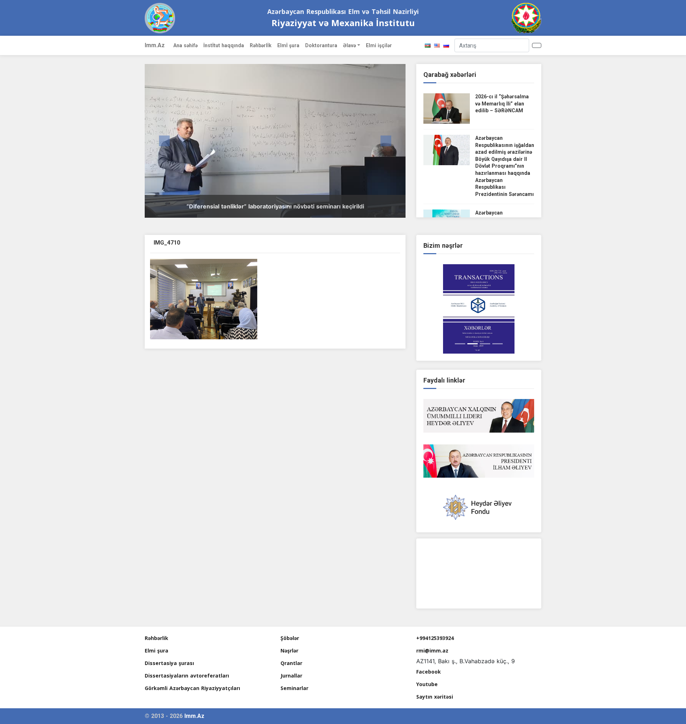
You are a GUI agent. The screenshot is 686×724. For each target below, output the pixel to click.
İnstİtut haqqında (223, 45)
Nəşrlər (289, 650)
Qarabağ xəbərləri (449, 74)
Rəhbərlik (156, 638)
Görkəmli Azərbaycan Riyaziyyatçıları (192, 688)
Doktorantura (321, 45)
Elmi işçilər (379, 45)
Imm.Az (155, 45)
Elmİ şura (288, 45)
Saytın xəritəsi (434, 696)
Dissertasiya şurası (169, 663)
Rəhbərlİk (261, 45)
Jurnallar (291, 675)
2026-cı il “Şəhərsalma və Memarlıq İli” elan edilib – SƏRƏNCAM (502, 103)
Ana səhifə (185, 45)
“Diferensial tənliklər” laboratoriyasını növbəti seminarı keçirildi (275, 206)
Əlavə (349, 45)
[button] (164, 141)
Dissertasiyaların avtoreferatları (187, 675)
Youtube (427, 684)
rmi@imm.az (432, 650)
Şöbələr (289, 638)
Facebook (428, 671)
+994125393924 (435, 638)
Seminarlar (294, 688)
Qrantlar (291, 663)
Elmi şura (156, 650)
